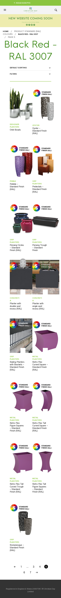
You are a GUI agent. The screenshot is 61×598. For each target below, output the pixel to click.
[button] (5, 10)
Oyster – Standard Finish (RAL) (39, 130)
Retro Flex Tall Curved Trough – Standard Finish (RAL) (17, 488)
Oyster (35, 125)
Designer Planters (14, 125)
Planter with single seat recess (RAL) (38, 306)
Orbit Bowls (15, 130)
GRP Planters (37, 182)
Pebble (13, 181)
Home (6, 31)
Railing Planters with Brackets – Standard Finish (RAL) (17, 366)
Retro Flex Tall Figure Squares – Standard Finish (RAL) (39, 488)
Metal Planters (37, 357)
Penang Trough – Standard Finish (39, 247)
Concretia (14, 299)
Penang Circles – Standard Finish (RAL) (17, 247)
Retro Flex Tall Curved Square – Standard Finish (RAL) (40, 427)
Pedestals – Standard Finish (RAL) (39, 189)
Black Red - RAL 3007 (28, 34)
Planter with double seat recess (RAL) (16, 306)
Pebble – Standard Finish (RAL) (17, 186)
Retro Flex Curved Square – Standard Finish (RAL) (40, 366)
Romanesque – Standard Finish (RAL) (17, 547)
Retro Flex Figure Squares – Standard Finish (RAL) (17, 427)
